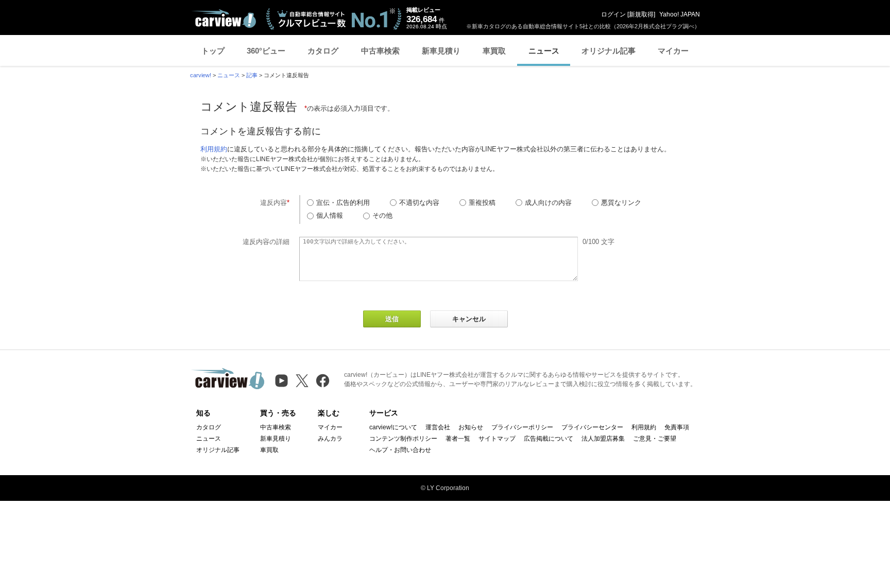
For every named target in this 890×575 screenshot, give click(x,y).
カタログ (322, 50)
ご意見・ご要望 (654, 438)
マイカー (673, 50)
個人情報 (329, 215)
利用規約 (213, 149)
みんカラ (330, 438)
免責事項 (676, 427)
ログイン (613, 14)
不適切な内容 (419, 202)
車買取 (494, 50)
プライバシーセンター (592, 427)
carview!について (393, 427)
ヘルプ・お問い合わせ (400, 450)
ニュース (543, 50)
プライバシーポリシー (522, 427)
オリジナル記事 (608, 50)
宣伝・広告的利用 (343, 202)
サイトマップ (497, 438)
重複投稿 (482, 202)
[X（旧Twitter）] (302, 380)
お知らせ (470, 427)
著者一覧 (458, 438)
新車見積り (441, 50)
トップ (213, 50)
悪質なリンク (621, 202)
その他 (382, 215)
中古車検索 (380, 50)
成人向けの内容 (548, 202)
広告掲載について (548, 438)
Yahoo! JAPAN (679, 14)
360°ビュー (266, 50)
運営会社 (437, 427)
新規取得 (641, 14)
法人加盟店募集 (603, 438)
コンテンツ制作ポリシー (403, 438)
